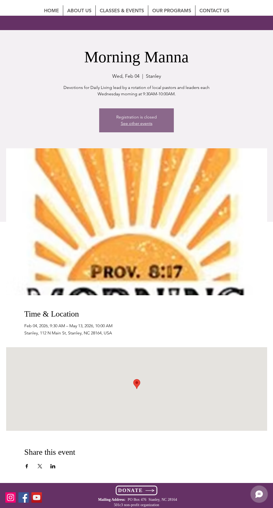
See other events (136, 123)
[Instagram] (10, 497)
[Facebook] (23, 497)
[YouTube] (36, 497)
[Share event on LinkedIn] (52, 466)
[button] (214, 10)
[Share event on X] (39, 466)
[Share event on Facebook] (26, 466)
